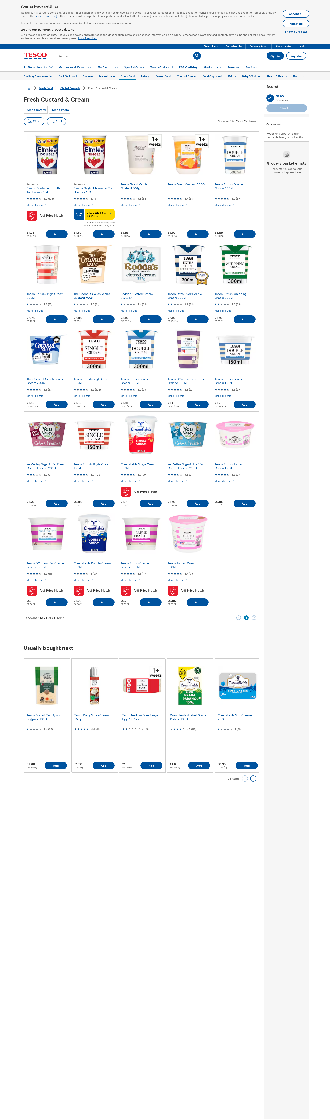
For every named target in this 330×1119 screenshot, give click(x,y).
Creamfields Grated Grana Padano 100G (188, 717)
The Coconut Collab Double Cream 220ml (45, 381)
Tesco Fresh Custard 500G (186, 184)
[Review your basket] (270, 98)
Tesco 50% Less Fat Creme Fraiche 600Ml (186, 381)
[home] (29, 88)
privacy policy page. (47, 16)
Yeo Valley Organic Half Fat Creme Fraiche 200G (186, 466)
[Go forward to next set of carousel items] (253, 778)
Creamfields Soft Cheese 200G (235, 717)
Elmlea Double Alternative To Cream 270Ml (44, 190)
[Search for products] (197, 56)
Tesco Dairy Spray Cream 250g (91, 717)
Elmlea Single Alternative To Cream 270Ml (93, 190)
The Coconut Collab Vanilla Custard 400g (92, 296)
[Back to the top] (167, 633)
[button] (211, 46)
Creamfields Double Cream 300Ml (92, 565)
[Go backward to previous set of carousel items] (245, 778)
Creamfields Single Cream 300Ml (138, 466)
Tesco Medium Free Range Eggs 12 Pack (140, 717)
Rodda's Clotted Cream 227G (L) (137, 296)
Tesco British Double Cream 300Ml (135, 381)
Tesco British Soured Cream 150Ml (229, 466)
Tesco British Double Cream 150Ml (229, 381)
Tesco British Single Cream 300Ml (92, 381)
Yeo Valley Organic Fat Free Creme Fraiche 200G (45, 466)
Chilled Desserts (70, 88)
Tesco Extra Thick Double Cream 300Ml (185, 296)
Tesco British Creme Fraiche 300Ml (135, 565)
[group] (47, 715)
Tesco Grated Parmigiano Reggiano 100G (44, 717)
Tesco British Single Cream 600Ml (45, 296)
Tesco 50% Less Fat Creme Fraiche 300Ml (45, 565)
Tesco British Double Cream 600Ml (229, 186)
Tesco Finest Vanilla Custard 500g (134, 186)
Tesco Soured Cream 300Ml (182, 565)
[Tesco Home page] (35, 56)
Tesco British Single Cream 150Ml (92, 466)
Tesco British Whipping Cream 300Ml (230, 296)
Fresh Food (46, 88)
